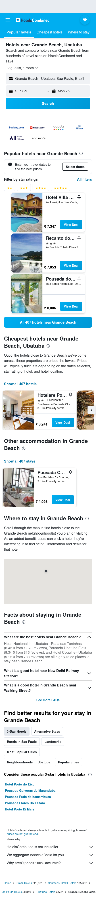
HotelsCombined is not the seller (32, 846)
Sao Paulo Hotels (11, 892)
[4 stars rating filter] (40, 188)
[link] (48, 322)
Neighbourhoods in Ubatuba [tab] (28, 762)
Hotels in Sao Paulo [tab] (22, 741)
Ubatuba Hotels (45, 892)
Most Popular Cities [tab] (22, 752)
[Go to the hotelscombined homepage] (32, 20)
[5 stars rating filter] (60, 188)
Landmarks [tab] (52, 741)
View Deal (71, 224)
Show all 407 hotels (20, 383)
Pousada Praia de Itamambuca (28, 796)
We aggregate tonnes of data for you (35, 854)
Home (7, 883)
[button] (8, 20)
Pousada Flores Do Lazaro (25, 803)
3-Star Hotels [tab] (17, 731)
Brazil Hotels (24, 883)
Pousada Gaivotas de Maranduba (30, 790)
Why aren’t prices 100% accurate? (34, 862)
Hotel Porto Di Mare (19, 809)
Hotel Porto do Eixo (20, 784)
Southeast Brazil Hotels (62, 883)
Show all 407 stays (19, 461)
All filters (84, 179)
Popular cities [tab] (68, 762)
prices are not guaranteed (22, 834)
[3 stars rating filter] (24, 188)
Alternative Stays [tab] (47, 731)
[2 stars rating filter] (9, 188)
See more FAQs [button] (48, 700)
